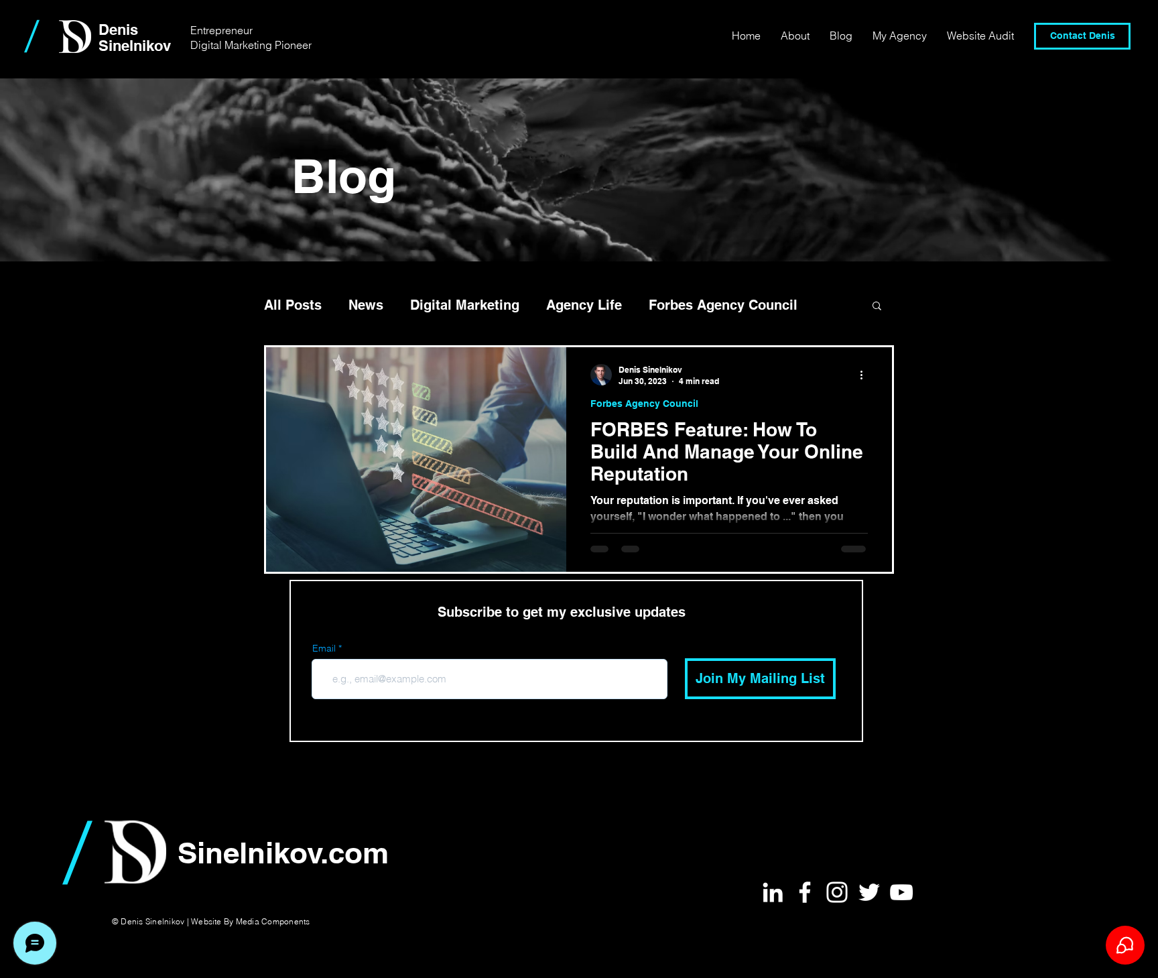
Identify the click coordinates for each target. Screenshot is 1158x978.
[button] (877, 307)
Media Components (273, 921)
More (665, 305)
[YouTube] (901, 892)
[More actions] (866, 375)
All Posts (293, 305)
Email (324, 648)
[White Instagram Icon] (837, 892)
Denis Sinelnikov (135, 37)
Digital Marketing (464, 305)
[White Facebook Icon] (805, 892)
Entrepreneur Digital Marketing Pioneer (251, 37)
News (365, 305)
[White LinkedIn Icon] (773, 892)
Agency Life (584, 305)
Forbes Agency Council (644, 403)
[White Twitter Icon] (869, 892)
